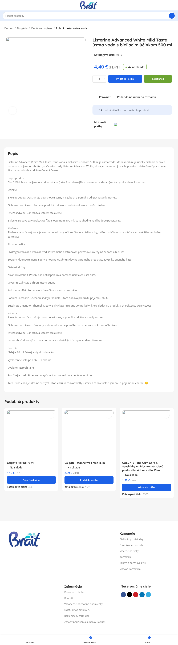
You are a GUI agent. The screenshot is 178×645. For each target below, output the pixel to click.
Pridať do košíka (125, 78)
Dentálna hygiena (41, 28)
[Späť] (165, 28)
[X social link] (129, 594)
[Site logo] (89, 5)
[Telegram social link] (148, 594)
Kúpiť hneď (158, 78)
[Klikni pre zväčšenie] (13, 111)
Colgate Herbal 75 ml (20, 462)
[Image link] (25, 539)
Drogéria (22, 28)
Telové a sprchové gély (133, 562)
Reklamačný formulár (76, 615)
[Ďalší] (172, 28)
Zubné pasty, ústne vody (71, 28)
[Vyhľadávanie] (172, 16)
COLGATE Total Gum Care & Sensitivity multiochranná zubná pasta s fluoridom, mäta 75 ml (142, 466)
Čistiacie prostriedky (131, 539)
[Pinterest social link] (135, 594)
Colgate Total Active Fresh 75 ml (85, 462)
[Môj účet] (174, 5)
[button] (31, 480)
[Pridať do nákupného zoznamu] (51, 415)
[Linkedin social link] (142, 594)
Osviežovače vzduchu (132, 545)
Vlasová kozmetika (130, 569)
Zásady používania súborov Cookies (85, 622)
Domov (8, 28)
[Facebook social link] (123, 594)
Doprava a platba (74, 592)
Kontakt (68, 598)
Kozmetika (126, 557)
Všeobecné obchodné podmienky (83, 604)
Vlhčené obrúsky (129, 551)
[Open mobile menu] (4, 5)
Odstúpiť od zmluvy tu (77, 610)
